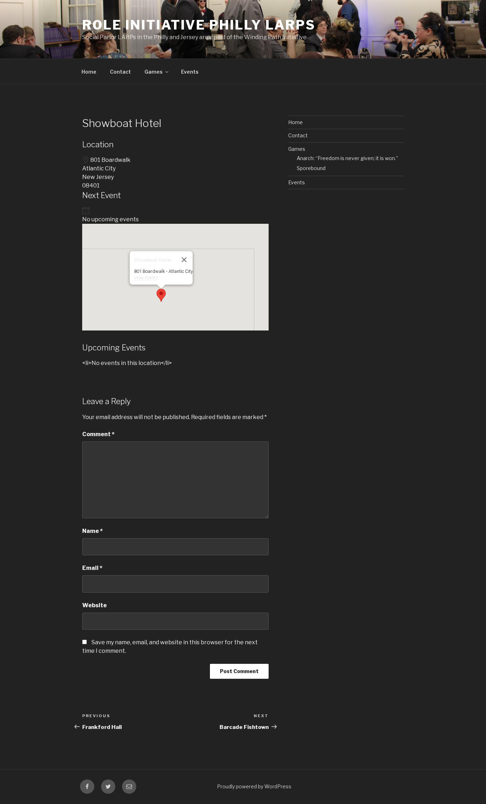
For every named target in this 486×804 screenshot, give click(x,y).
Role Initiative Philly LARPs (199, 25)
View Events (146, 277)
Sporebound (311, 168)
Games (153, 72)
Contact (120, 72)
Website (94, 605)
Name (92, 531)
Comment (98, 434)
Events (190, 72)
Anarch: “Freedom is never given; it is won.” (347, 158)
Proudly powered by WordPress (254, 786)
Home (88, 72)
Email (92, 568)
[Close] (184, 259)
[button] (161, 295)
